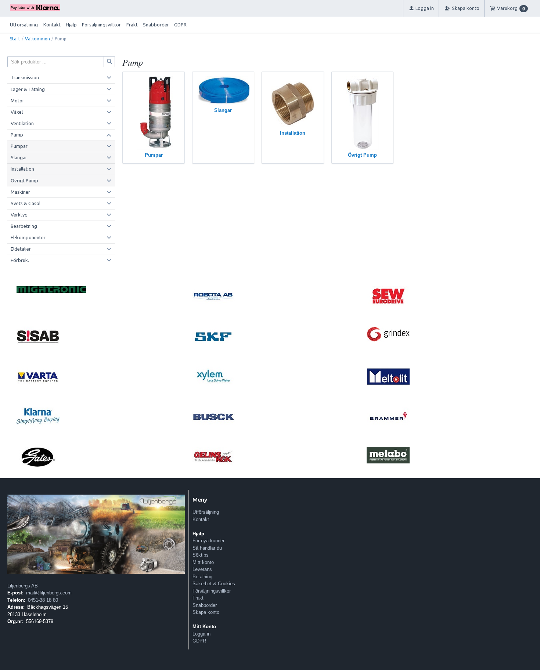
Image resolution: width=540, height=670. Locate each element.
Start (15, 38)
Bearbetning (24, 226)
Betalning (202, 576)
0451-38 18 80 (43, 600)
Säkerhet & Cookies (213, 583)
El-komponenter (28, 237)
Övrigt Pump (24, 180)
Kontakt (52, 24)
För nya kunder (208, 540)
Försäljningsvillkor (101, 24)
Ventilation (22, 123)
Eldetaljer (21, 248)
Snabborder (156, 24)
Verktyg (19, 214)
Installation (22, 168)
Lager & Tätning (28, 89)
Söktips (200, 555)
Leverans (202, 569)
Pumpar (19, 146)
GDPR (180, 24)
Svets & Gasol (25, 203)
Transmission (25, 77)
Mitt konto (203, 562)
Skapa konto (205, 612)
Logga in (201, 634)
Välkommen (37, 38)
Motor (17, 100)
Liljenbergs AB (22, 586)
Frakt (132, 24)
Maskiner (20, 191)
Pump (17, 134)
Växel (17, 111)
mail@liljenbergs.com (49, 593)
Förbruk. (20, 260)
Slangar (19, 157)
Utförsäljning (24, 24)
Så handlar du (207, 548)
